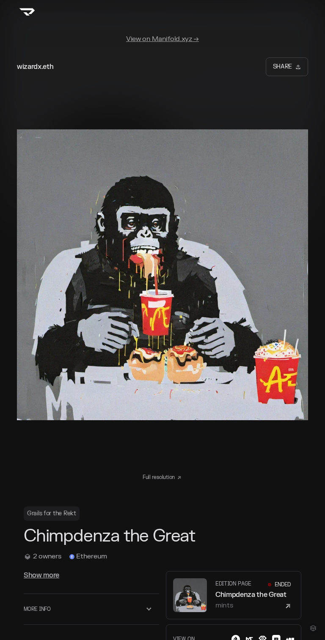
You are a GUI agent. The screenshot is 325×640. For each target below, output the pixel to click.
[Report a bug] (313, 628)
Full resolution (159, 477)
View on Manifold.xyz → (162, 39)
